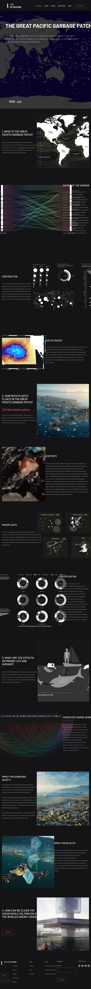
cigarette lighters (63, 858)
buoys (75, 853)
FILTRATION (15, 7)
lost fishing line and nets (73, 860)
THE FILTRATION (10, 962)
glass (60, 855)
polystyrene (61, 860)
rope (78, 853)
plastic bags (62, 853)
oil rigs (75, 863)
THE (12, 4)
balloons (69, 853)
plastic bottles (69, 855)
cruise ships (66, 863)
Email (59, 965)
